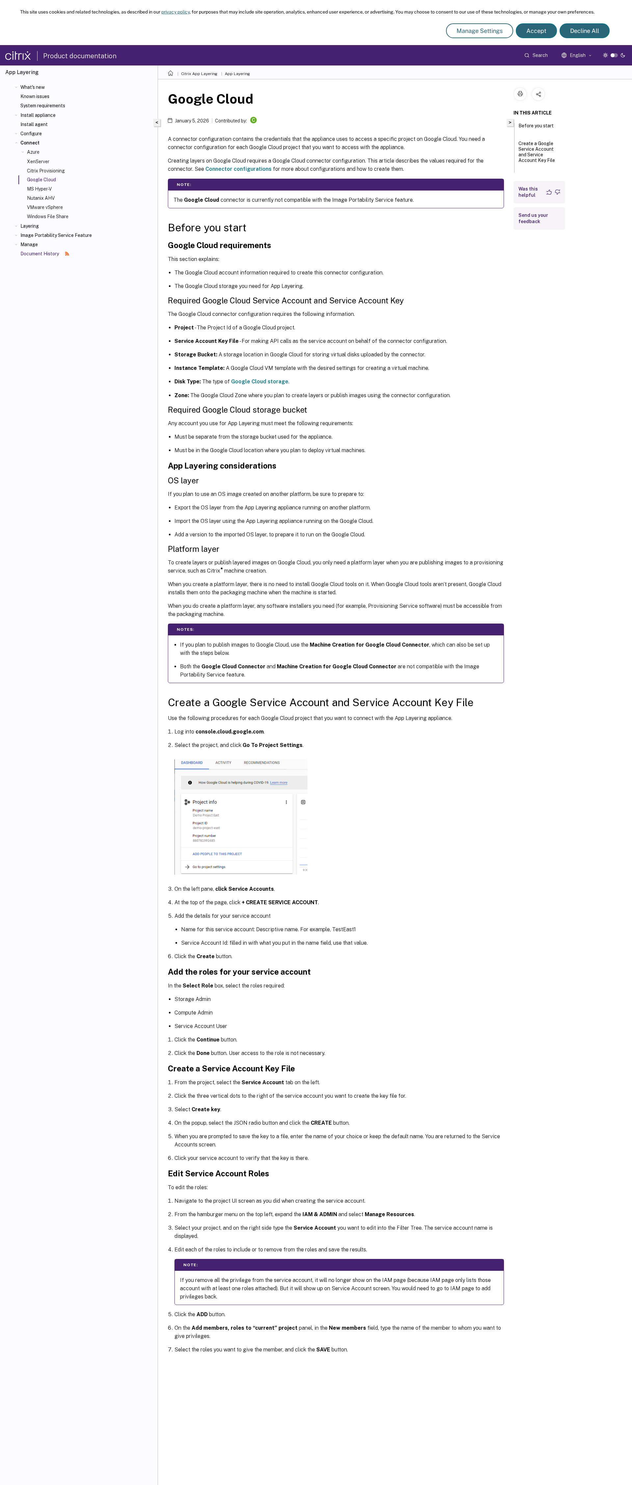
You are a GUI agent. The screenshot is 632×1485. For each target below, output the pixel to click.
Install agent (34, 124)
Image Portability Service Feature (56, 235)
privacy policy (175, 11)
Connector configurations (238, 169)
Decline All (584, 30)
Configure (31, 133)
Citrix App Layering (199, 73)
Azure (33, 152)
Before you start (536, 125)
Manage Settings (480, 30)
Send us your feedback (533, 218)
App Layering (237, 73)
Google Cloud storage (259, 381)
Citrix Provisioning (46, 170)
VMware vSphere (45, 207)
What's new (32, 87)
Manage (29, 244)
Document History (40, 253)
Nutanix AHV (41, 198)
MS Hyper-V (39, 189)
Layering (29, 226)
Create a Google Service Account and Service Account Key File (536, 152)
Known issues (34, 96)
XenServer (38, 161)
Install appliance (38, 115)
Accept (536, 30)
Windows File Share (47, 216)
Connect (30, 142)
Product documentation (80, 56)
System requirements (42, 105)
